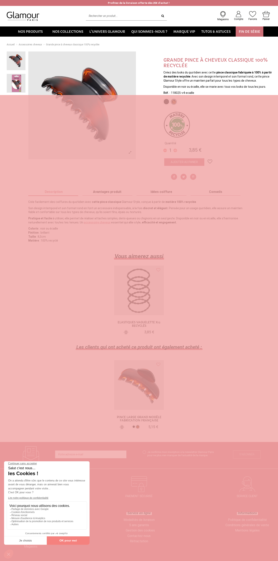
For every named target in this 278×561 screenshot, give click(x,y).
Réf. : (166, 92)
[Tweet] (184, 177)
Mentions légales (247, 530)
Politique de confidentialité (247, 520)
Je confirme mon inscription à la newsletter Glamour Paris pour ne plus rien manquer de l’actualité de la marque (180, 454)
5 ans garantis (139, 525)
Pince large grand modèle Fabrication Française (139, 419)
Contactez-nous (139, 536)
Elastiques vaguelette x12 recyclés (139, 324)
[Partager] (174, 177)
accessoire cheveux (97, 222)
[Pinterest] (193, 177)
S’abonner (246, 454)
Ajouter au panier (184, 162)
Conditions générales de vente (247, 525)
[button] (32, 31)
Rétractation (139, 541)
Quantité (170, 143)
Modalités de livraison (139, 520)
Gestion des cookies (140, 530)
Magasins (30, 546)
